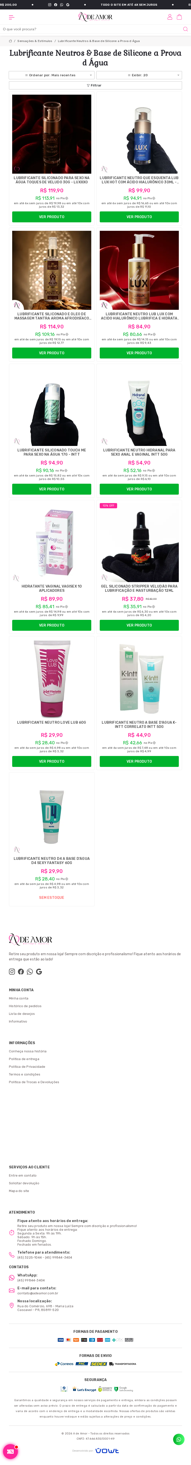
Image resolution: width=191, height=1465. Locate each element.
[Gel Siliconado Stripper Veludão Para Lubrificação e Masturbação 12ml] (139, 542)
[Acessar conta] (170, 17)
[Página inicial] (95, 16)
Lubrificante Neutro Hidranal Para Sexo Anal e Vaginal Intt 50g (139, 452)
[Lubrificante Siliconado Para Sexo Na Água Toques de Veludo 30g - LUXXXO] (51, 134)
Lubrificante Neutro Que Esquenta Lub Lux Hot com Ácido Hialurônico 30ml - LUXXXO (139, 182)
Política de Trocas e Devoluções (34, 1082)
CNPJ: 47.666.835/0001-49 (96, 1438)
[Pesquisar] (185, 29)
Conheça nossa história (28, 1051)
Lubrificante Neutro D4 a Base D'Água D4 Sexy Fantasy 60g (52, 861)
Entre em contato (23, 1175)
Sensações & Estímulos (34, 41)
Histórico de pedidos (25, 1006)
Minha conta (18, 998)
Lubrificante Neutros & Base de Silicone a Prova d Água (99, 41)
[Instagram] (30, 4)
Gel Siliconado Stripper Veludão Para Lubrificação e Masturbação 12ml (139, 588)
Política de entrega (24, 1059)
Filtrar (96, 85)
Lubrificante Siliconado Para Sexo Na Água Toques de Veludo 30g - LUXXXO (52, 180)
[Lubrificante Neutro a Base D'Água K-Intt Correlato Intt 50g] (139, 678)
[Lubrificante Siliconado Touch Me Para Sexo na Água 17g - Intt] (51, 406)
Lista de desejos (22, 1014)
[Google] (48, 4)
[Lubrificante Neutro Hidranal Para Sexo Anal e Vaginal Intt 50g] (139, 406)
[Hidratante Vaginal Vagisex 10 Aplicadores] (51, 542)
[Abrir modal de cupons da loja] (10, 1451)
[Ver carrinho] (179, 17)
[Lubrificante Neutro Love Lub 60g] (51, 678)
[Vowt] (95, 1450)
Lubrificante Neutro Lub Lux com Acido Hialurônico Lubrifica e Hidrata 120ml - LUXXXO (139, 318)
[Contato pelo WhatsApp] (179, 1439)
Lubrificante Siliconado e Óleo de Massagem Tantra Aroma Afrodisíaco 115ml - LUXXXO (51, 318)
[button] (11, 16)
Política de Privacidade (27, 1067)
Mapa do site (19, 1191)
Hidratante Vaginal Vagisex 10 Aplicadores (52, 588)
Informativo (18, 1021)
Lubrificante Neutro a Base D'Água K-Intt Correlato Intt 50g (139, 724)
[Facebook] (36, 4)
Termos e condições (25, 1074)
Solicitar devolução (24, 1183)
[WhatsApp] (42, 4)
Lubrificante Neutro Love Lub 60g (51, 722)
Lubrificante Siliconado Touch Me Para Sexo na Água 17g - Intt (51, 452)
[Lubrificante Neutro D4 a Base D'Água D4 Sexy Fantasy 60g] (51, 814)
